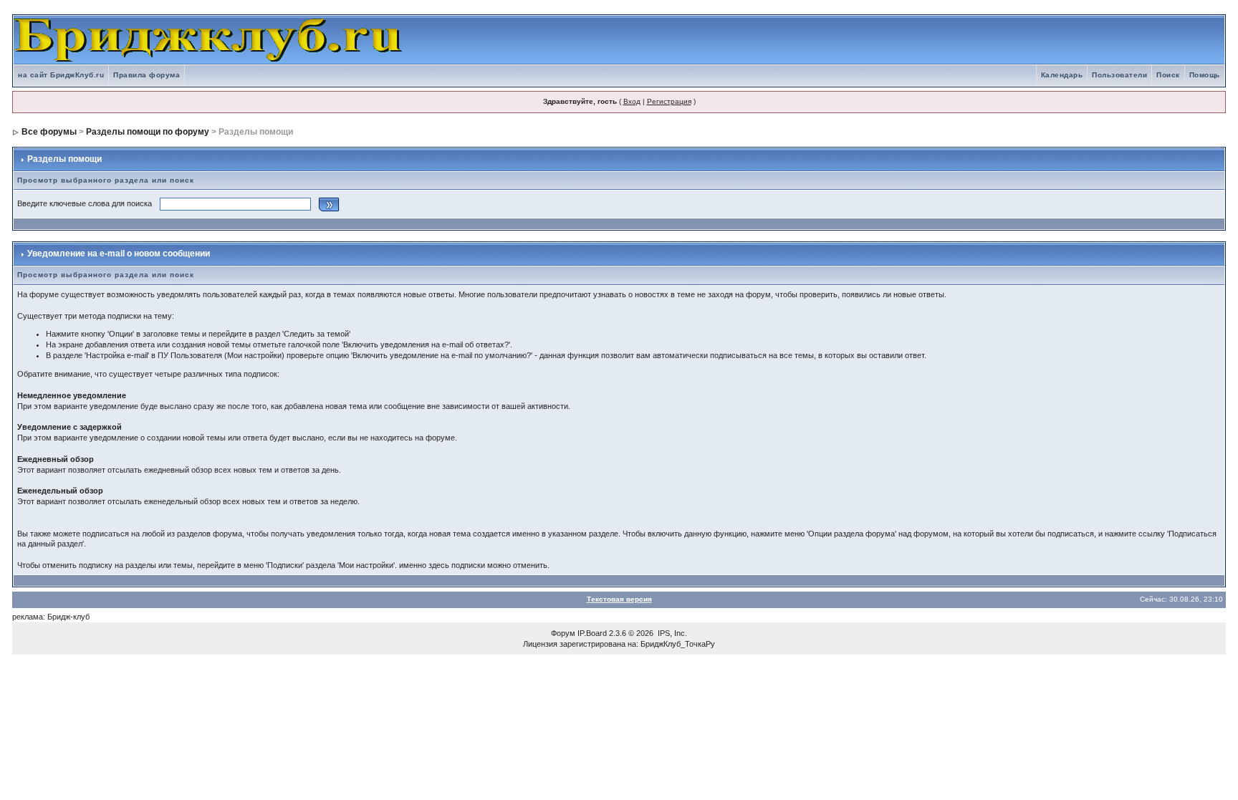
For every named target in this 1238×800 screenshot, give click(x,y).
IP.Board (592, 633)
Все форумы (49, 132)
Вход (631, 101)
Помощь (1204, 75)
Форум (563, 633)
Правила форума (146, 75)
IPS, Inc (671, 633)
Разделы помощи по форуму (147, 132)
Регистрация (669, 101)
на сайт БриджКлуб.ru (61, 75)
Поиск (1168, 75)
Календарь (1062, 75)
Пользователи (1119, 75)
